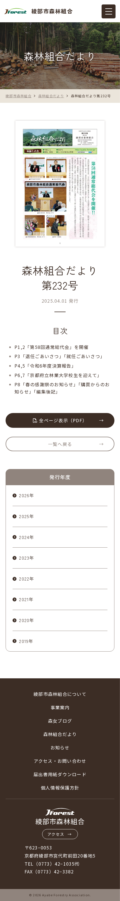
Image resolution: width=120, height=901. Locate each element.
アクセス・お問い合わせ (60, 760)
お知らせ (60, 747)
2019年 (26, 641)
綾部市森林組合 (52, 11)
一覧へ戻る (60, 444)
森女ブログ (60, 720)
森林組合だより (60, 734)
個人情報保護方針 (60, 787)
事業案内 (60, 707)
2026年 (26, 495)
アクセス (55, 834)
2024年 (26, 537)
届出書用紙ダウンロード (60, 774)
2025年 (26, 516)
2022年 (26, 578)
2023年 (26, 557)
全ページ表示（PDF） (62, 420)
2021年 (26, 599)
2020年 (26, 620)
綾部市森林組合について (60, 694)
